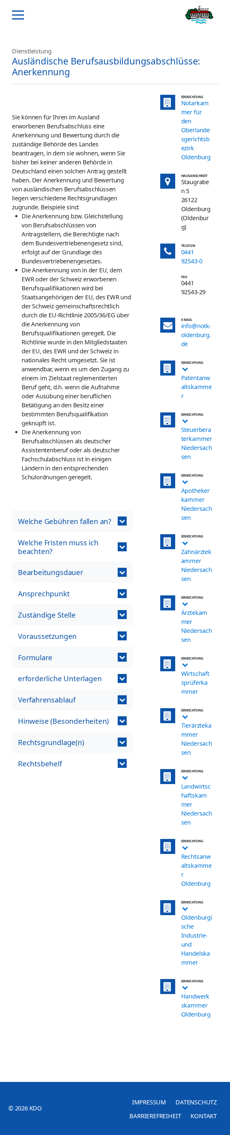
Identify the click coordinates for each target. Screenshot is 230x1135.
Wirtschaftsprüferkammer (195, 682)
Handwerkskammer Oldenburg (196, 1005)
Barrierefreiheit (155, 1116)
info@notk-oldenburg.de (196, 335)
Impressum (149, 1102)
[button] (72, 521)
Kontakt (203, 1116)
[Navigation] (18, 14)
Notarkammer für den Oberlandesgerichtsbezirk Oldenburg (196, 130)
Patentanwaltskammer (196, 387)
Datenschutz (196, 1102)
